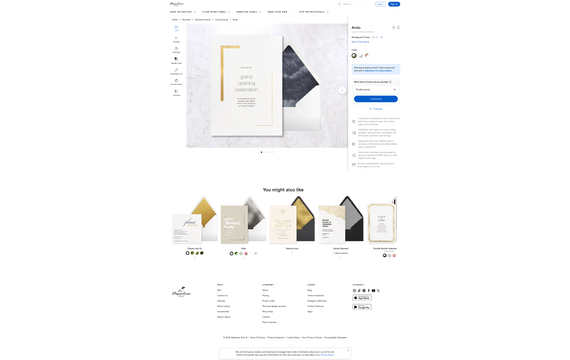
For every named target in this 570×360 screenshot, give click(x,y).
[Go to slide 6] (270, 152)
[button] (390, 82)
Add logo (176, 52)
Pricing (265, 295)
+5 (255, 253)
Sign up (394, 4)
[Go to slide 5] (268, 152)
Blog (310, 290)
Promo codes (268, 301)
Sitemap (221, 301)
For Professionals (312, 12)
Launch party (221, 19)
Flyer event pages (214, 12)
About (265, 290)
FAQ (219, 290)
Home (175, 19)
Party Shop (267, 311)
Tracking (176, 95)
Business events (203, 19)
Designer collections (317, 301)
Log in (380, 4)
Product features (316, 306)
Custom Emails (176, 84)
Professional (363, 89)
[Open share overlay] (398, 27)
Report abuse (223, 317)
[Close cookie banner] (348, 350)
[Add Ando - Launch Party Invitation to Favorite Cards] (393, 28)
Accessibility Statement (336, 337)
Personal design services (274, 306)
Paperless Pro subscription (378, 70)
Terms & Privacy (257, 337)
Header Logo (176, 63)
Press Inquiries (269, 322)
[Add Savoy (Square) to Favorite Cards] (341, 258)
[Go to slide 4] (266, 152)
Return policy (223, 306)
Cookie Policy (293, 337)
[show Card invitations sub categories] (195, 12)
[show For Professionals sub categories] (327, 12)
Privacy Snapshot (276, 337)
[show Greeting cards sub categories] (260, 12)
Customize (376, 98)
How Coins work (360, 41)
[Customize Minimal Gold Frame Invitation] (267, 85)
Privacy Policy (326, 355)
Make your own (277, 12)
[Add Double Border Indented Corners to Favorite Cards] (389, 260)
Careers (266, 317)
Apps (310, 311)
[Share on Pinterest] (364, 290)
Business (186, 19)
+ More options (341, 253)
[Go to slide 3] (263, 152)
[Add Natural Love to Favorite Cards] (292, 253)
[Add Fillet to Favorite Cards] (243, 258)
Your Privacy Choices (312, 337)
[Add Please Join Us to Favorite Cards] (195, 258)
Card (176, 31)
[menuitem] (183, 12)
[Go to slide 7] (273, 152)
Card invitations (181, 12)
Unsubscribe (223, 311)
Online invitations (316, 295)
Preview (176, 42)
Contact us (222, 295)
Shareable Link (176, 74)
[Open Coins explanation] (381, 37)
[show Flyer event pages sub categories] (229, 12)
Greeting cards (247, 12)
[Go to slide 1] (261, 152)
